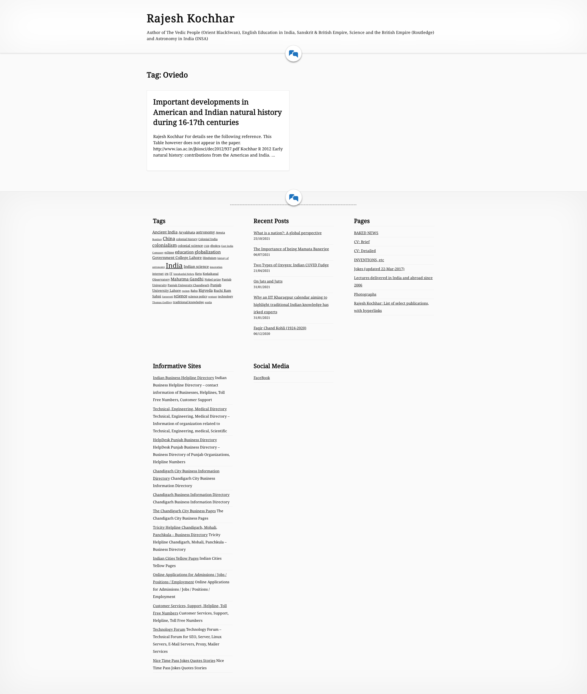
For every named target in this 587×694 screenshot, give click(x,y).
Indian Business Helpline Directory (183, 377)
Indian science (196, 266)
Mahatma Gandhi (187, 279)
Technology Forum (169, 629)
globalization (208, 252)
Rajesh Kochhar (191, 18)
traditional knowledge (188, 302)
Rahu (194, 291)
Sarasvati (167, 296)
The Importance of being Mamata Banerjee (291, 248)
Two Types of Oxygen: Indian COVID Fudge (291, 264)
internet (158, 274)
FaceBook (262, 377)
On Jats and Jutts (268, 281)
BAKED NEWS (366, 232)
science (180, 296)
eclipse (169, 252)
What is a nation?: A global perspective (288, 232)
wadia (208, 302)
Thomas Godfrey (162, 302)
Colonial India (208, 239)
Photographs (365, 294)
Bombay (157, 239)
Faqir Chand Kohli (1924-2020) (280, 327)
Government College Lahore (177, 257)
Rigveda (206, 290)
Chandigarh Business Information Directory (191, 494)
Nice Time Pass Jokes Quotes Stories (184, 660)
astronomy (205, 232)
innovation (216, 267)
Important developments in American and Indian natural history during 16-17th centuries (217, 112)
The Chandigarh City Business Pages (184, 510)
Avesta (220, 232)
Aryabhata (187, 232)
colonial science (190, 245)
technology (225, 296)
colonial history (186, 239)
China (169, 238)
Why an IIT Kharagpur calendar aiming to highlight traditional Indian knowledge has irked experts (291, 304)
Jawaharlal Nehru (183, 273)
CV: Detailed (365, 250)
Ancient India (165, 232)
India (174, 265)
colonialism (164, 245)
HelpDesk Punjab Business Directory (185, 439)
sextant (212, 296)
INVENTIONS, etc (369, 259)
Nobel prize (213, 279)
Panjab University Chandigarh (188, 285)
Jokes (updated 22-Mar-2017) (379, 268)
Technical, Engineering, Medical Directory (190, 408)
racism (186, 290)
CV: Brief (362, 241)
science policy (197, 296)
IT (170, 274)
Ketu (198, 274)
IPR (167, 273)
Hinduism (209, 258)
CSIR (206, 246)
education (184, 252)
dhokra (215, 246)
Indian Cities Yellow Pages (176, 558)
